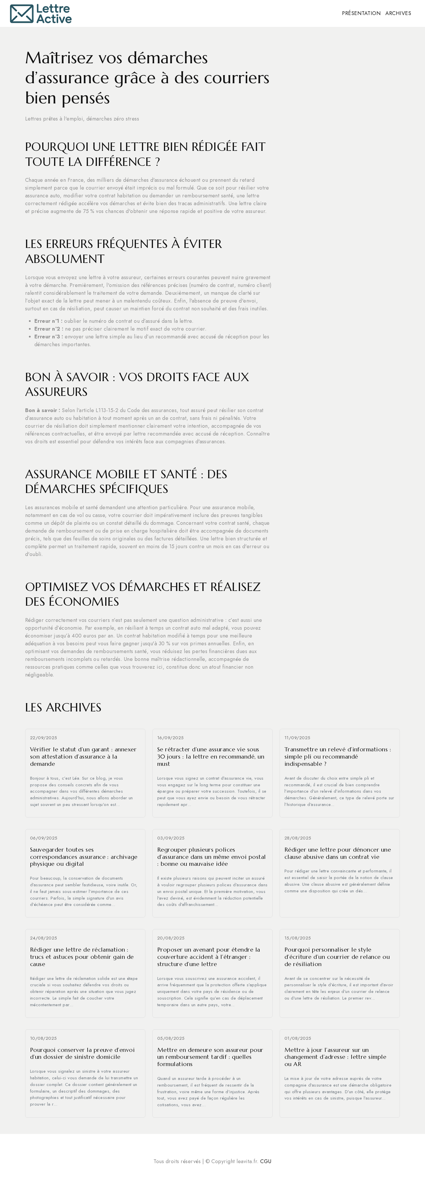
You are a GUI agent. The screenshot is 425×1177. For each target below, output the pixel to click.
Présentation (361, 13)
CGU (265, 1161)
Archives (398, 13)
